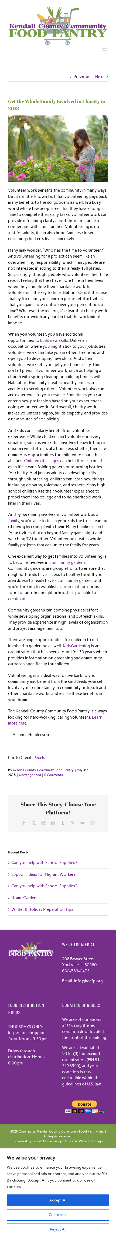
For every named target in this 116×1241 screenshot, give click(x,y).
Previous (82, 76)
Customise (58, 1214)
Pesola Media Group (47, 1141)
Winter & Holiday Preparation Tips (42, 909)
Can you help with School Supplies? (44, 862)
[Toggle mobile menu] (105, 48)
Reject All (58, 1229)
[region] (58, 1195)
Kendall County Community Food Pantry (43, 770)
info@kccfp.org (88, 981)
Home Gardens (25, 897)
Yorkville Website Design (83, 1141)
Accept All (58, 1200)
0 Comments (53, 775)
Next (99, 76)
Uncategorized (30, 775)
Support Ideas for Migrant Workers (43, 874)
